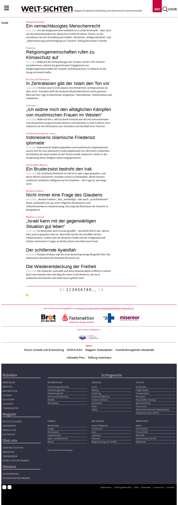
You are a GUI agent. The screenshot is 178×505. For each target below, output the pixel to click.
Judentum (96, 435)
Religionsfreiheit (35, 22)
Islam (94, 432)
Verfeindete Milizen (37, 165)
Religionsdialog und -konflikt (104, 442)
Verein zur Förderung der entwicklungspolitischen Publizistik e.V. (105, 308)
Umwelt (52, 421)
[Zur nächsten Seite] (98, 290)
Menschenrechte (143, 403)
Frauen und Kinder (100, 400)
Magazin (9, 414)
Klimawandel (53, 432)
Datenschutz (105, 487)
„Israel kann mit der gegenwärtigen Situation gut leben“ (61, 223)
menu (6, 7)
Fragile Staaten (142, 390)
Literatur (31, 105)
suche (165, 9)
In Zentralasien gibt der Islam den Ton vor (67, 83)
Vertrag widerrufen (123, 487)
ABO (157, 9)
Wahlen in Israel (35, 217)
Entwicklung (55, 382)
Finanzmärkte (142, 432)
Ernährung (96, 393)
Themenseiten (10, 408)
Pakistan (31, 48)
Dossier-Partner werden (16, 478)
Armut (94, 387)
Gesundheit (97, 403)
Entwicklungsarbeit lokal (58, 387)
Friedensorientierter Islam (41, 133)
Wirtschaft (142, 421)
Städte (94, 409)
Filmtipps (8, 403)
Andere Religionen (100, 425)
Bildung (95, 390)
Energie (51, 428)
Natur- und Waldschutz (58, 438)
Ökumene (96, 438)
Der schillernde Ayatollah (51, 250)
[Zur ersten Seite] (60, 290)
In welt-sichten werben (16, 460)
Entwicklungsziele (55, 393)
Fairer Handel (142, 428)
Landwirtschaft (54, 435)
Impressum (159, 487)
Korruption (141, 396)
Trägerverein (10, 456)
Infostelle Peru (76, 358)
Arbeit (138, 425)
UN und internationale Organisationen (152, 409)
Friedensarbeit (142, 393)
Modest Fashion (35, 191)
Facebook (4, 487)
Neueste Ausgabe (12, 421)
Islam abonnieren (27, 295)
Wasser (51, 442)
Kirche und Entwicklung (58, 396)
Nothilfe (51, 400)
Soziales (96, 382)
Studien (7, 395)
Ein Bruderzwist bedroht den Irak (59, 169)
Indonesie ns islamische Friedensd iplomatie (60, 140)
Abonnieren (9, 425)
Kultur (94, 406)
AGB (136, 487)
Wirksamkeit (53, 403)
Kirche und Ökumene (38, 79)
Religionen (98, 421)
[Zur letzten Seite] (102, 290)
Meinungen (9, 382)
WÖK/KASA (74, 350)
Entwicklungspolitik (56, 390)
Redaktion (8, 452)
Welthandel (141, 442)
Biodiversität (53, 425)
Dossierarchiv (11, 473)
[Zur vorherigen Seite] (64, 290)
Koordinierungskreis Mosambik (134, 350)
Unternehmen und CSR (146, 438)
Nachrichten (10, 391)
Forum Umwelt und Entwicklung (44, 350)
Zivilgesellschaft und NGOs (147, 413)
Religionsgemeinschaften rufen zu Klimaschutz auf (60, 54)
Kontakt (170, 487)
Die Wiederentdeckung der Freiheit (61, 266)
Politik (140, 382)
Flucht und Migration (101, 396)
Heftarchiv (9, 434)
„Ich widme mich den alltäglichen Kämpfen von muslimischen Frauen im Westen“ (68, 112)
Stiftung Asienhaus (99, 358)
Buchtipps (8, 399)
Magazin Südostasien (98, 350)
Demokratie (141, 387)
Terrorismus (141, 406)
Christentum (97, 428)
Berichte (8, 386)
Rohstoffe (140, 435)
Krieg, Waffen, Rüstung (146, 400)
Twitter (9, 487)
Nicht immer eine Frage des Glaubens (64, 195)
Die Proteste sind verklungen (60, 450)
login (172, 9)
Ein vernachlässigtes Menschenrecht (63, 26)
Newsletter (9, 430)
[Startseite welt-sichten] (47, 9)
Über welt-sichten (13, 447)
